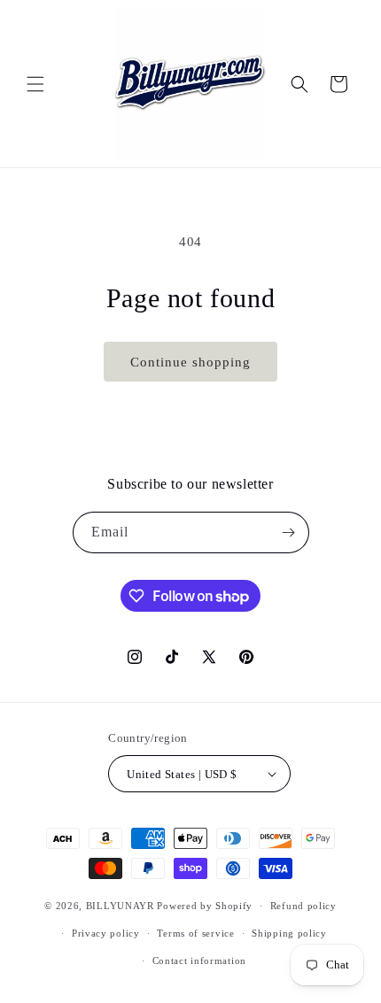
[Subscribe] (288, 532)
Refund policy (303, 905)
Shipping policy (289, 933)
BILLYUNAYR (122, 905)
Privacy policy (106, 933)
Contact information (199, 960)
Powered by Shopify (205, 905)
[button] (35, 84)
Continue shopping (190, 362)
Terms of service (195, 933)
